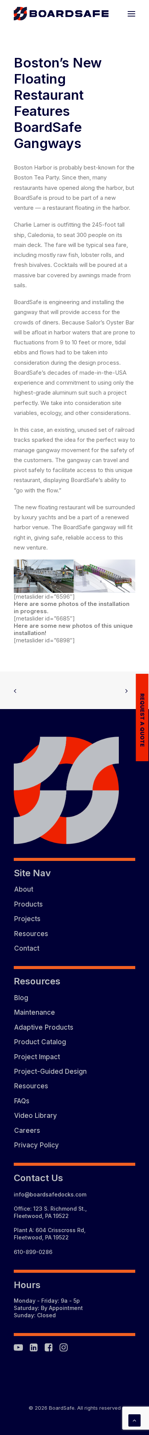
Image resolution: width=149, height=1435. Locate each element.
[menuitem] (74, 889)
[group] (74, 576)
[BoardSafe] (61, 13)
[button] (131, 13)
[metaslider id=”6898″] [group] (44, 640)
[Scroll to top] (134, 1419)
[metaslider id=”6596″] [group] (44, 596)
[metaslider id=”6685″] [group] (44, 618)
